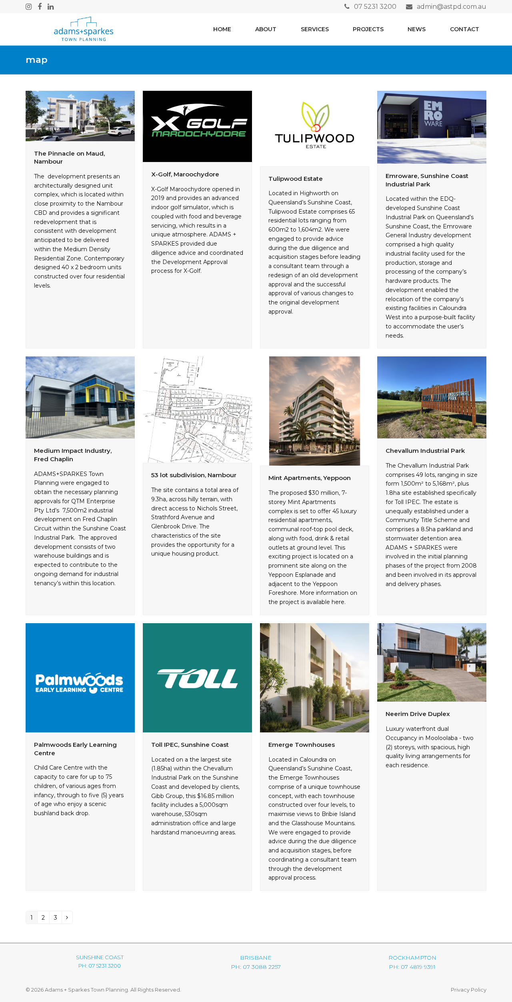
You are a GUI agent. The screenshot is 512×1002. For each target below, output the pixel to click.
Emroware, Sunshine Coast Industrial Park (427, 180)
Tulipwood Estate (295, 178)
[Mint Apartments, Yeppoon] (314, 410)
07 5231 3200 (375, 6)
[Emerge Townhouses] (314, 677)
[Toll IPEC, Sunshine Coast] (197, 677)
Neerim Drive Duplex (418, 714)
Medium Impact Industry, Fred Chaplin (73, 455)
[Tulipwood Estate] (314, 128)
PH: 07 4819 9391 (412, 966)
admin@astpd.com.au (451, 6)
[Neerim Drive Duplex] (431, 662)
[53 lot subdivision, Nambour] (197, 409)
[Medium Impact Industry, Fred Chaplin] (80, 397)
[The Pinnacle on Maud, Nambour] (80, 115)
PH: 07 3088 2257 (256, 966)
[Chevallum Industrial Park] (431, 397)
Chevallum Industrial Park (425, 450)
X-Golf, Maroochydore (185, 174)
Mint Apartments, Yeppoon (309, 478)
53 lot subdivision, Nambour (193, 475)
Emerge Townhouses (301, 744)
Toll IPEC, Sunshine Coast (190, 744)
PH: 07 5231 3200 (99, 965)
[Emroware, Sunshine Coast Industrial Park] (431, 126)
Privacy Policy (468, 989)
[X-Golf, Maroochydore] (197, 125)
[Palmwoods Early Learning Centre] (80, 677)
